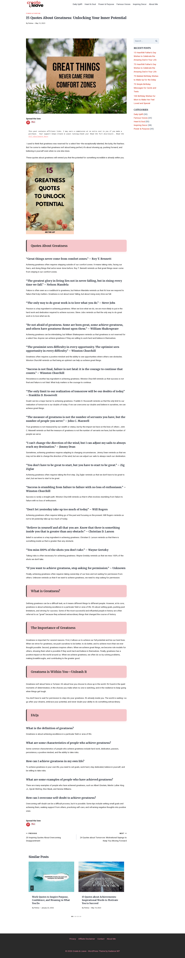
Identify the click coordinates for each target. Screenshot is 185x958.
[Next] (120, 888)
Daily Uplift (77, 4)
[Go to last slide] (32, 888)
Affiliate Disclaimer (86, 939)
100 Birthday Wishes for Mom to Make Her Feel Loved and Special (144, 99)
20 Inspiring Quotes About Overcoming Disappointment (43, 837)
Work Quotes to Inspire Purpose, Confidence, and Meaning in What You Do (51, 900)
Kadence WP (114, 951)
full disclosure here (38, 136)
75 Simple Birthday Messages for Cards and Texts (145, 88)
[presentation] (51, 877)
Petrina (30, 23)
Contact (100, 939)
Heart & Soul (90, 4)
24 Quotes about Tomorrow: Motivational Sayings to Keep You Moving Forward (103, 837)
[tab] (72, 916)
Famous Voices (123, 4)
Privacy (72, 939)
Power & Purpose (106, 4)
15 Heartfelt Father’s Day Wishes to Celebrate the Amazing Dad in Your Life (145, 56)
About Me (153, 4)
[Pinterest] (28, 122)
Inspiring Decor (140, 4)
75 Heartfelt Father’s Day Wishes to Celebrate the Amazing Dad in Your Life (145, 68)
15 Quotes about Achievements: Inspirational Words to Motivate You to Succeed (100, 900)
